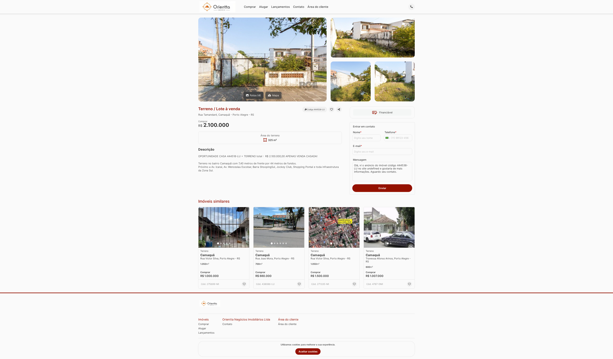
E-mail (357, 146)
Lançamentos (280, 6)
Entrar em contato (364, 126)
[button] (223, 227)
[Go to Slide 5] (229, 243)
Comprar (250, 6)
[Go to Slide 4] (226, 243)
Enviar (382, 188)
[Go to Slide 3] (224, 243)
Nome (357, 132)
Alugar (263, 6)
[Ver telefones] (411, 7)
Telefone (390, 132)
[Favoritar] (331, 109)
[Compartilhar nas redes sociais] (339, 109)
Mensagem (359, 159)
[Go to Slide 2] (221, 243)
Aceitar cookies (308, 351)
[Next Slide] (245, 227)
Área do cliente (317, 6)
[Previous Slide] (201, 227)
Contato (298, 6)
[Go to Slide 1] (218, 243)
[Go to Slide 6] (286, 243)
